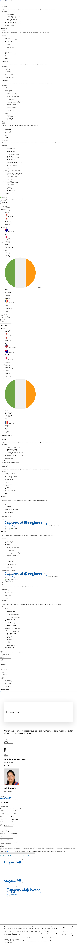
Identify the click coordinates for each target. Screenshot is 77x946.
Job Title (13, 821)
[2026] (5, 748)
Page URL (2, 845)
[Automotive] (8, 829)
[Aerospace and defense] (8, 828)
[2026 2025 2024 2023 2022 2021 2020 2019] (5, 751)
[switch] (12, 199)
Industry (2, 830)
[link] (6, 0)
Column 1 (8, 898)
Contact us (11, 909)
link (3, 6)
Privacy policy (9, 871)
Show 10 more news (8, 762)
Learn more (4, 11)
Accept (64, 927)
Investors (8, 866)
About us (6, 140)
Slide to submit (3, 851)
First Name (14, 810)
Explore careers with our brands (9, 570)
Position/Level (14, 833)
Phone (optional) (14, 819)
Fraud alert (9, 877)
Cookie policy (9, 875)
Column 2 (8, 912)
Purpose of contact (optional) (14, 808)
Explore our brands (6, 516)
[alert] (38, 856)
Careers (6, 80)
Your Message (14, 842)
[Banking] (8, 830)
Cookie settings (9, 874)
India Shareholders (12, 921)
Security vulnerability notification (12, 872)
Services (6, 61)
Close (1, 657)
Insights (6, 6)
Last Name (14, 813)
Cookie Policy (9, 942)
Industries (7, 30)
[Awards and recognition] (8, 744)
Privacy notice (11, 917)
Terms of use (9, 868)
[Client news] (8, 745)
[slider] (11, 851)
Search (1, 651)
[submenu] (7, 465)
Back (9, 14)
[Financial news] (8, 747)
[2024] (5, 750)
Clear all (6, 756)
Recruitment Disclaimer (13, 918)
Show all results (3, 674)
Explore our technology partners (9, 519)
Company (13, 824)
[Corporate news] (8, 746)
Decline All (64, 934)
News (6, 122)
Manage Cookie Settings (20, 928)
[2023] (5, 751)
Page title (2, 846)
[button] (6, 317)
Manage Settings (64, 931)
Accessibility (9, 869)
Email (12, 816)
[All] (8, 827)
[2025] (5, 749)
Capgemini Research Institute (8, 460)
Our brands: (6, 884)
